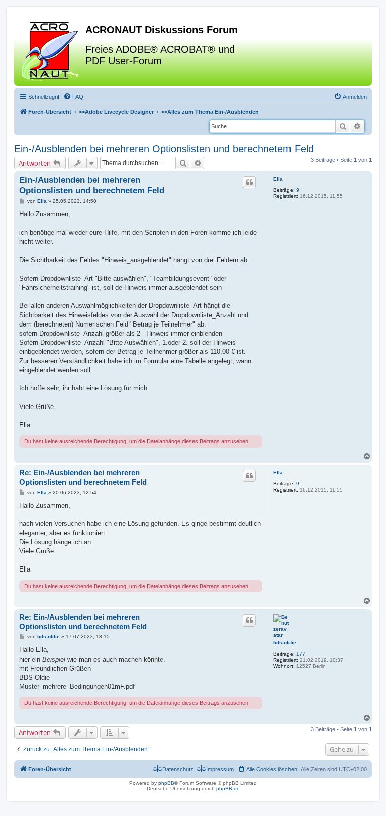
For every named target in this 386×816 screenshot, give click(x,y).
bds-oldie (284, 642)
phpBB (166, 783)
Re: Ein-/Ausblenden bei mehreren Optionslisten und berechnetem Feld (83, 477)
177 (300, 654)
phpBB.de (228, 788)
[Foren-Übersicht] (51, 50)
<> (116, 112)
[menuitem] (73, 97)
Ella (278, 179)
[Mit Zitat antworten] (249, 182)
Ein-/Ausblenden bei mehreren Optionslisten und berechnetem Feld (164, 148)
